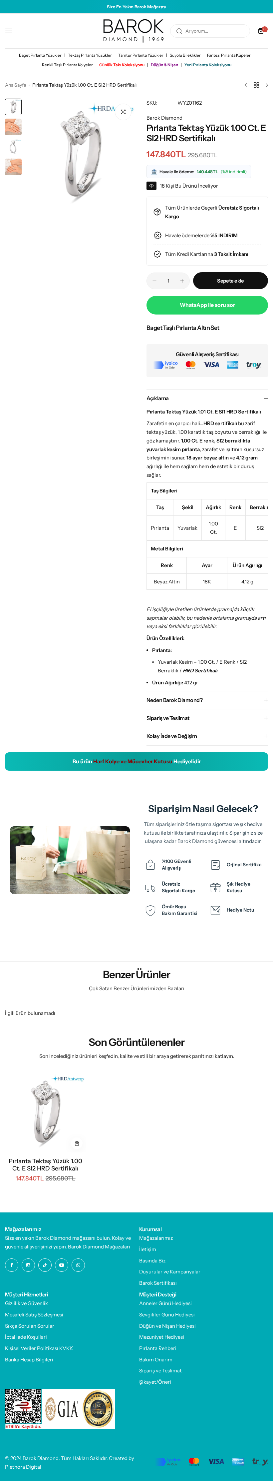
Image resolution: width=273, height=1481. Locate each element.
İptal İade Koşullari (26, 1337)
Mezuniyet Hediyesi (161, 1337)
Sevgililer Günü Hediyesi (167, 1314)
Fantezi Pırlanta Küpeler (229, 55)
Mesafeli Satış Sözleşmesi (34, 1314)
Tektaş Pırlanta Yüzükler (90, 55)
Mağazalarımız (156, 1238)
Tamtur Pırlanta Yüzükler (140, 55)
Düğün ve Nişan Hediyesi (167, 1326)
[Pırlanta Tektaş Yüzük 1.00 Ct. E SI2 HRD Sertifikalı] (45, 1112)
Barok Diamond (164, 118)
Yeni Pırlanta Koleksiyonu (207, 64)
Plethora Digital (23, 1467)
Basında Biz (152, 1260)
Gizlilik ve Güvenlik (26, 1303)
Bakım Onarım (155, 1359)
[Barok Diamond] (133, 30)
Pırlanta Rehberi (157, 1348)
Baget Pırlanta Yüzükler (40, 55)
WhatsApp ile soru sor (207, 305)
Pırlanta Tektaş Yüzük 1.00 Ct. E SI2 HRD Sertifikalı (45, 1164)
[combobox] (210, 31)
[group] (80, 154)
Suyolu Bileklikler (185, 55)
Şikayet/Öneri (155, 1382)
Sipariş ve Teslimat (160, 1370)
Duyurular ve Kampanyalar (169, 1271)
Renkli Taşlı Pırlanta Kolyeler (67, 64)
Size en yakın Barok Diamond (38, 1238)
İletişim (147, 1249)
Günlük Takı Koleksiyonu (121, 64)
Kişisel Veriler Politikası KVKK (39, 1348)
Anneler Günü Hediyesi (165, 1303)
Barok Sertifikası (158, 1283)
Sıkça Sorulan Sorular (29, 1326)
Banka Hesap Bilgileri (29, 1359)
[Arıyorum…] (179, 31)
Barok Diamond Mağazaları (99, 1246)
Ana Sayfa (15, 85)
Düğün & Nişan (164, 64)
